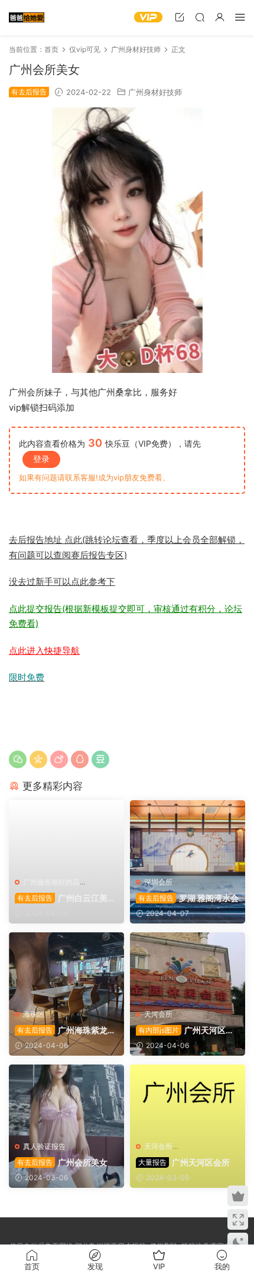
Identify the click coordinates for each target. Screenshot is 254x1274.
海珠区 (33, 1014)
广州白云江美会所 (65, 898)
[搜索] (199, 16)
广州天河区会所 (184, 1162)
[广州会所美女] (66, 1100)
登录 (41, 459)
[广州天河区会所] (187, 1100)
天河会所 (158, 1014)
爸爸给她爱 (26, 17)
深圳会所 (158, 881)
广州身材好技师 (155, 92)
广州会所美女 (62, 1162)
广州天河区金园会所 (185, 1030)
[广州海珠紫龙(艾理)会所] (66, 967)
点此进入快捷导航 (44, 650)
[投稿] (179, 16)
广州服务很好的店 (51, 881)
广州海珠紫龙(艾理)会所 (61, 1030)
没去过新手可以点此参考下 (62, 581)
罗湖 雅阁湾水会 (188, 898)
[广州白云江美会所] (66, 835)
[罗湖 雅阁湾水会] (187, 835)
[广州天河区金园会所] (187, 967)
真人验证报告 (44, 1146)
